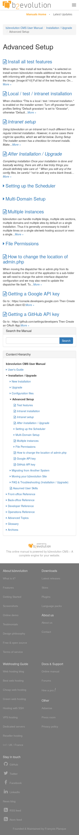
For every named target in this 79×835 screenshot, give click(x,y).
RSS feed (15, 810)
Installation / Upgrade (59, 28)
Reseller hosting (12, 735)
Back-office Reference (21, 500)
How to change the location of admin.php (35, 259)
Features (8, 587)
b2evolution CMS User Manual (24, 28)
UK (10, 744)
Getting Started (12, 596)
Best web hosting (13, 680)
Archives (13, 530)
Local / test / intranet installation (40, 93)
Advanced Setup (23, 399)
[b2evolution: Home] (26, 5)
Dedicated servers (14, 726)
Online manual (50, 671)
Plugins (46, 596)
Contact (46, 631)
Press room (49, 717)
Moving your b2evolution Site (29, 476)
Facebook (15, 782)
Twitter (13, 773)
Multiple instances (26, 211)
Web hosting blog (13, 671)
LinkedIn (14, 792)
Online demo (10, 615)
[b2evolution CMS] (39, 545)
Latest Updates (62, 14)
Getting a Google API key (34, 293)
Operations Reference (21, 512)
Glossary (13, 524)
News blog (9, 801)
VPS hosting (10, 717)
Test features (25, 405)
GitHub (13, 764)
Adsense (47, 708)
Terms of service (13, 651)
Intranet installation (28, 411)
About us (47, 622)
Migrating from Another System (30, 470)
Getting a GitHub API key (33, 314)
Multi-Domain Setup (25, 198)
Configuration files (23, 393)
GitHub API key (26, 464)
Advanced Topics (18, 518)
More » (7, 84)
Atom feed (15, 819)
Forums (46, 680)
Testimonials (10, 624)
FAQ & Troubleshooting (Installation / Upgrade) (40, 482)
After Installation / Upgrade (35, 153)
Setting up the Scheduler (30, 185)
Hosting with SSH (13, 708)
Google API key (26, 458)
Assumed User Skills (25, 488)
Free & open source (15, 642)
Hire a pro (49, 690)
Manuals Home (36, 14)
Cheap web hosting (14, 689)
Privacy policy (50, 726)
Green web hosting (14, 698)
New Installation (21, 381)
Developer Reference (21, 506)
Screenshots (10, 605)
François (50, 828)
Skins (45, 587)
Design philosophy (14, 633)
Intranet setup (22, 121)
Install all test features (30, 61)
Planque (61, 828)
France (19, 744)
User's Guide (16, 369)
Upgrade (17, 387)
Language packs (52, 605)
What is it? (9, 578)
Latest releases (51, 578)
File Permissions (22, 243)
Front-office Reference (21, 494)
